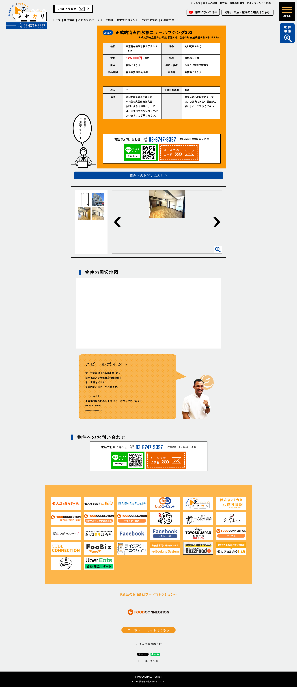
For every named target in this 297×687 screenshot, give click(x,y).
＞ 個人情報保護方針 (148, 644)
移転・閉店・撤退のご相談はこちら (247, 12)
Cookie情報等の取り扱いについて (148, 681)
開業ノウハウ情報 (206, 12)
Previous (117, 222)
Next (216, 222)
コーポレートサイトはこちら (148, 630)
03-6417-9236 (93, 405)
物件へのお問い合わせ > (148, 175)
